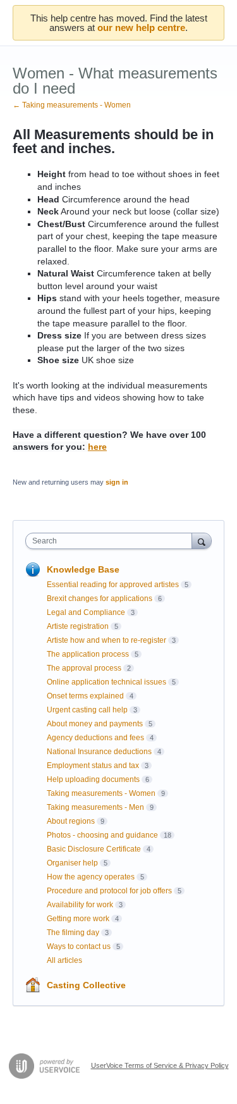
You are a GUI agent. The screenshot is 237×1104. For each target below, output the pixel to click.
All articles (64, 960)
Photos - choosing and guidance (102, 835)
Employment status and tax (93, 765)
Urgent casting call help (87, 709)
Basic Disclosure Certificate (94, 849)
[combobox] (111, 540)
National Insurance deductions (99, 751)
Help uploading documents (93, 779)
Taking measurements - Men (95, 807)
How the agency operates (91, 876)
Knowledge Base (83, 569)
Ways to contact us (79, 946)
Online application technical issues (106, 682)
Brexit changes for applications (99, 598)
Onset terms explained (85, 696)
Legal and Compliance (86, 612)
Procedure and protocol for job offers (109, 890)
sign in (117, 482)
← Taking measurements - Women (72, 105)
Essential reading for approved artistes (113, 584)
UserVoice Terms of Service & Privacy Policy (160, 1065)
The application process (88, 654)
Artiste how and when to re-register (106, 640)
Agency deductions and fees (95, 737)
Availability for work (80, 904)
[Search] (201, 541)
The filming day (73, 932)
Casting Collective (86, 985)
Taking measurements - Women (101, 793)
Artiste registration (78, 626)
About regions (71, 821)
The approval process (84, 668)
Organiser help (72, 863)
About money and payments (95, 723)
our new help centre (141, 27)
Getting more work (78, 918)
